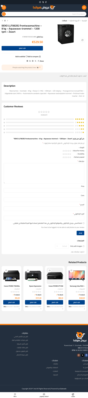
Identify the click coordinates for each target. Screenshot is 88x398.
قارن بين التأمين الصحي (21, 336)
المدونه (55, 374)
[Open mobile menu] (84, 7)
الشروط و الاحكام (82, 374)
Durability (80, 154)
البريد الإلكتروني (78, 214)
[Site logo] (44, 7)
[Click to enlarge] (82, 40)
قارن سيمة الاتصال (22, 354)
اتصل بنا (85, 367)
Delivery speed (79, 157)
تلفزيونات (82, 288)
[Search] (4, 14)
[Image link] (80, 336)
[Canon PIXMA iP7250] (55, 276)
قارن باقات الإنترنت (22, 347)
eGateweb (62, 388)
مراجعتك (80, 161)
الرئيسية (84, 20)
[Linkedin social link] (30, 61)
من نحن (85, 363)
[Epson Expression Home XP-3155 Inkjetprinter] (33, 276)
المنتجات (55, 371)
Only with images (76, 246)
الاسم (81, 204)
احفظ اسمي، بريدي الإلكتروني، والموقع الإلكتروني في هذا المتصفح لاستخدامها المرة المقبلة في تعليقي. (47, 223)
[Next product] (2, 20)
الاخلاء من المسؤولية (81, 378)
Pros (82, 186)
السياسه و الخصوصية (81, 371)
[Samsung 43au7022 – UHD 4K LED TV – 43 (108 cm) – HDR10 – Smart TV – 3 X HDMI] (76, 276)
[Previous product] (7, 20)
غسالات (64, 20)
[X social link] (43, 2)
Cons (82, 195)
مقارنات (55, 363)
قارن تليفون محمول (22, 351)
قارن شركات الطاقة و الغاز (20, 340)
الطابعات (60, 288)
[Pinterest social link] (32, 61)
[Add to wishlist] (71, 270)
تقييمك (81, 148)
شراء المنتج (22, 48)
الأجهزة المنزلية (75, 20)
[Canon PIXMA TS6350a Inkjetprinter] (11, 276)
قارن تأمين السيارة (22, 344)
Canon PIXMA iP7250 (56, 286)
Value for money (78, 151)
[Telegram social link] (27, 61)
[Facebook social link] (46, 2)
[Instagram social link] (40, 2)
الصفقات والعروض (52, 367)
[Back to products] (5, 20)
